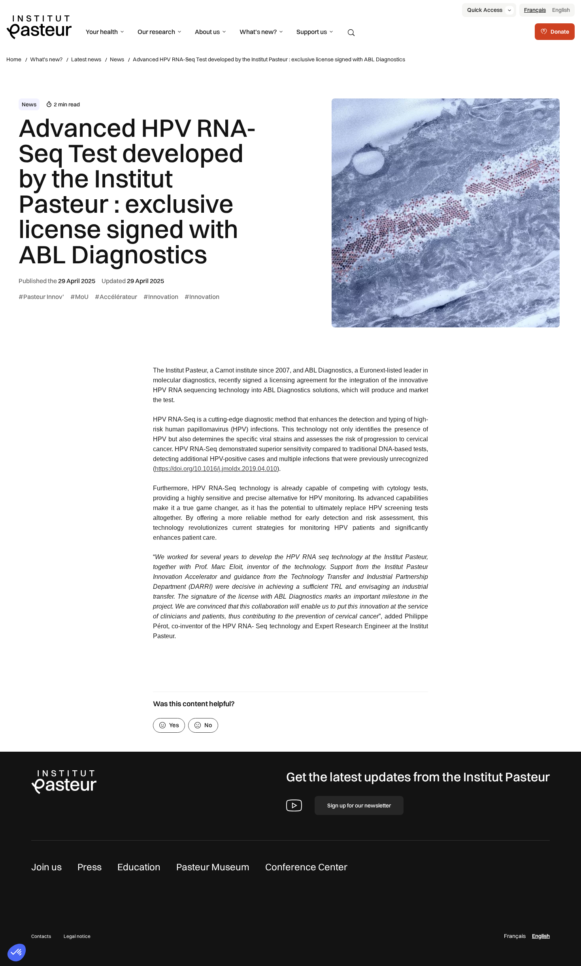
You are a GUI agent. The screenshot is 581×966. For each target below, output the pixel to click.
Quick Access (484, 9)
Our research (156, 32)
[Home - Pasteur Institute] (39, 26)
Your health (102, 32)
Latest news (86, 59)
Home (13, 59)
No (208, 725)
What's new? (258, 32)
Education (138, 867)
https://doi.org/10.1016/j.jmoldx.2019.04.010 (216, 468)
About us (207, 32)
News (117, 59)
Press (89, 867)
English (561, 9)
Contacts (41, 936)
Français (535, 9)
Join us (46, 867)
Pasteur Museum (212, 867)
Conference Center (306, 867)
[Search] (351, 32)
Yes (174, 725)
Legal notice (77, 936)
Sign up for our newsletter (359, 805)
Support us (311, 32)
